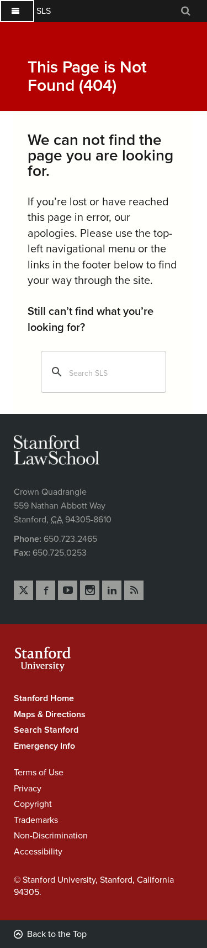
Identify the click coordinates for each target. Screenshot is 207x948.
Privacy (27, 788)
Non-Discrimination (51, 835)
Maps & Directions (50, 714)
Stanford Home (44, 698)
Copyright (33, 804)
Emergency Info (44, 746)
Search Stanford (46, 729)
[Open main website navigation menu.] (17, 11)
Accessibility (38, 851)
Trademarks (36, 820)
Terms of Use (38, 772)
